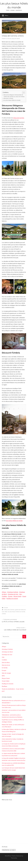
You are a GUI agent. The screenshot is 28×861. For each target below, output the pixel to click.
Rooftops (4, 686)
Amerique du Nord (7, 652)
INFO (3, 676)
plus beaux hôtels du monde (14, 520)
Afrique (4, 592)
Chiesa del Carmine (18, 118)
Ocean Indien (5, 681)
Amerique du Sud (13, 594)
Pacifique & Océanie (12, 598)
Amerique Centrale (12, 592)
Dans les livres (6, 665)
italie (6, 611)
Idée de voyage (6, 673)
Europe (10, 596)
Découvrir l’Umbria (8, 98)
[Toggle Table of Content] (22, 92)
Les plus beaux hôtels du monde (12, 100)
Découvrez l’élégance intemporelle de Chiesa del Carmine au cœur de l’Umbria (14, 95)
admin (18, 38)
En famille (4, 668)
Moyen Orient (17, 596)
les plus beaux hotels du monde (16, 611)
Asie (20, 594)
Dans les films (6, 662)
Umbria (4, 613)
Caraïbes (4, 596)
